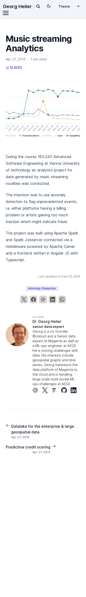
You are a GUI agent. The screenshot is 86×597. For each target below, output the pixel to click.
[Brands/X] (47, 390)
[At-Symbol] (37, 390)
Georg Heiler (17, 6)
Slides (15, 67)
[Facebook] (33, 299)
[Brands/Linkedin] (75, 390)
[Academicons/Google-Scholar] (56, 390)
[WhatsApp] (62, 299)
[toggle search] (38, 6)
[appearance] (49, 6)
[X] (24, 299)
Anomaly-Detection (42, 288)
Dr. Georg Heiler (46, 321)
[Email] (43, 299)
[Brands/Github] (66, 390)
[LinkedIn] (52, 299)
